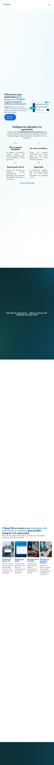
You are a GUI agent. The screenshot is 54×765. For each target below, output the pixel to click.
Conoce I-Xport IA (10, 117)
